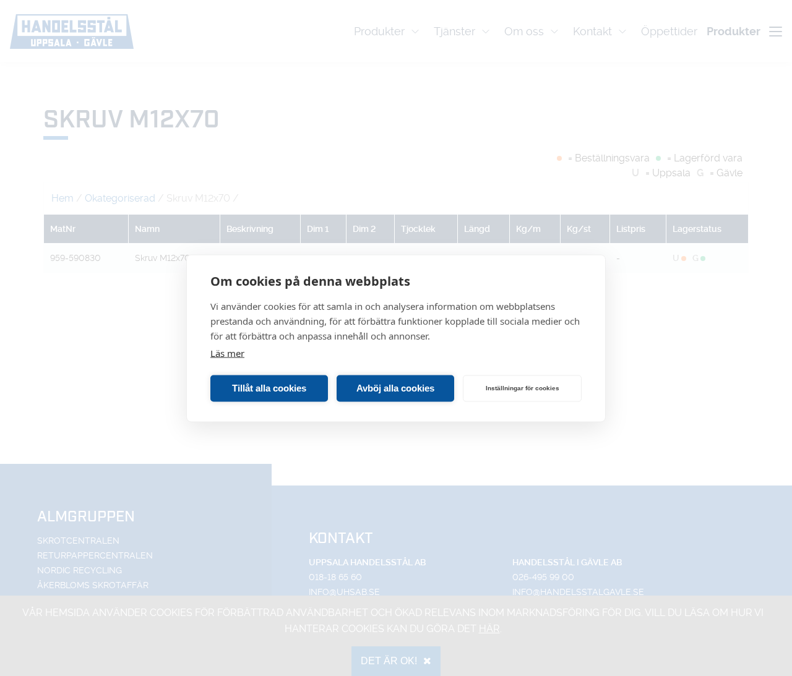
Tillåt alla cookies (269, 388)
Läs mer (227, 352)
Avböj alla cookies (395, 388)
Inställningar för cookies (522, 388)
